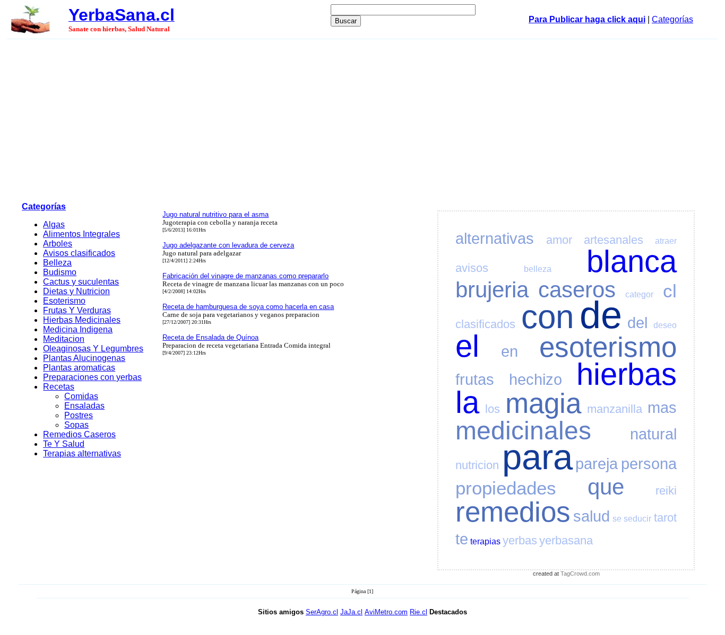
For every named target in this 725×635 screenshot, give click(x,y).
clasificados (485, 324)
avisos (471, 268)
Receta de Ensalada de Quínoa (210, 337)
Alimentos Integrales (81, 234)
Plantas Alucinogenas (84, 358)
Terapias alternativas (82, 453)
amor (559, 239)
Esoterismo (64, 300)
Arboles (57, 243)
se (617, 518)
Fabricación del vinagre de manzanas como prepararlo (245, 276)
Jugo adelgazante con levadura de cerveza (228, 245)
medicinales (523, 431)
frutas (474, 379)
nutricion (477, 465)
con (547, 316)
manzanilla (614, 409)
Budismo (59, 272)
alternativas (494, 238)
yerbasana (566, 540)
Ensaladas (84, 405)
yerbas (520, 540)
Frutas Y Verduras (77, 310)
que (606, 486)
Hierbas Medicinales (81, 319)
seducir (637, 518)
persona (649, 463)
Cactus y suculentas (81, 281)
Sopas (76, 424)
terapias (485, 541)
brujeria (492, 289)
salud (591, 516)
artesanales (613, 239)
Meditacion (63, 338)
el (467, 346)
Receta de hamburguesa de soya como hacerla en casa (248, 307)
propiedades (505, 488)
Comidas (81, 396)
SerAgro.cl (322, 612)
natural (653, 434)
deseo (665, 325)
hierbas (626, 374)
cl (670, 290)
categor (639, 294)
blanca (631, 261)
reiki (666, 490)
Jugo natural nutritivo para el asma (215, 214)
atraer (666, 240)
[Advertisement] (362, 119)
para (537, 457)
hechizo (535, 379)
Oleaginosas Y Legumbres (93, 348)
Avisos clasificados (79, 253)
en (509, 351)
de (601, 315)
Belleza (57, 262)
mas (662, 407)
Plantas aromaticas (79, 367)
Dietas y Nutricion (76, 291)
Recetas (58, 386)
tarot (665, 517)
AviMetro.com (386, 612)
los (492, 409)
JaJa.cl (351, 612)
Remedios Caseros (79, 434)
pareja (596, 463)
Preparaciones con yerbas (92, 377)
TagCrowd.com (580, 573)
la (467, 402)
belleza (537, 269)
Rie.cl (418, 612)
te (461, 539)
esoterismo (608, 347)
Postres (78, 415)
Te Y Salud (63, 443)
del (637, 322)
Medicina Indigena (78, 329)
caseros (577, 289)
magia (543, 403)
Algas (54, 224)
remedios (513, 511)
